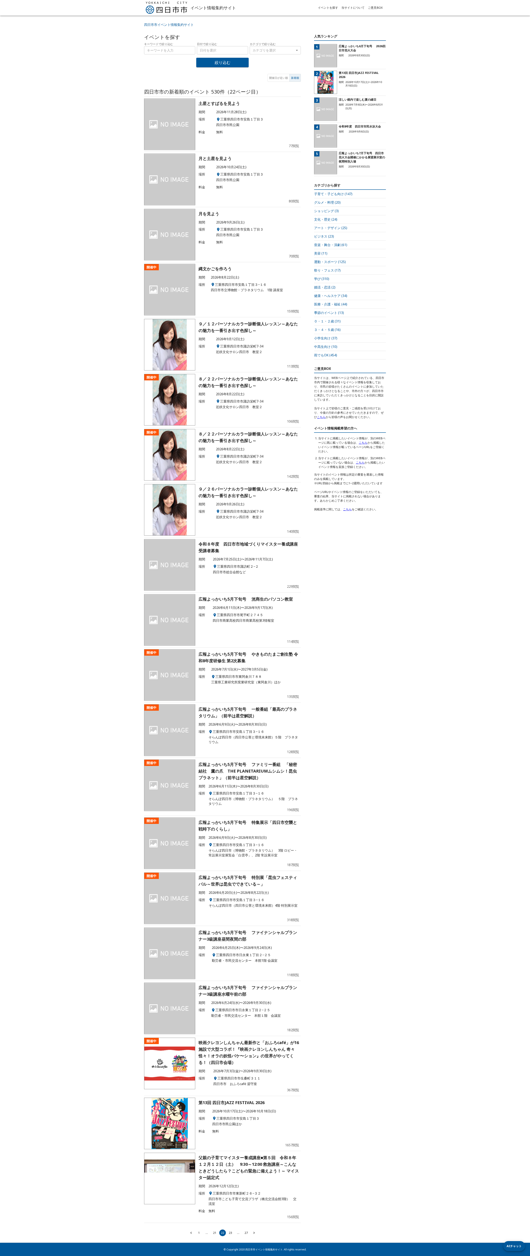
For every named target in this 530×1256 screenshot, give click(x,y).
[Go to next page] (254, 1233)
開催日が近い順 (278, 78)
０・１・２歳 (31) (327, 321)
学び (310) (321, 278)
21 (214, 1233)
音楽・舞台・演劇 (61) (330, 245)
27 (246, 1233)
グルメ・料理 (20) (327, 202)
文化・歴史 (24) (325, 219)
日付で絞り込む (207, 44)
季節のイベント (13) (329, 312)
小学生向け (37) (325, 338)
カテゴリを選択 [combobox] (264, 50)
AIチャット (514, 1246)
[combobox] (222, 50)
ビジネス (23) (324, 236)
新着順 (295, 78)
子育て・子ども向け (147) (333, 194)
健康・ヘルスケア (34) (330, 295)
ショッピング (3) (326, 211)
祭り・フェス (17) (327, 270)
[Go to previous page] (191, 1233)
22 (222, 1233)
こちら (321, 417)
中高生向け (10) (325, 346)
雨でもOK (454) (325, 355)
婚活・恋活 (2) (324, 287)
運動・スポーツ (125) (330, 262)
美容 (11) (320, 253)
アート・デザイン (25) (330, 228)
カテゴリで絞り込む (263, 44)
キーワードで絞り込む (158, 44)
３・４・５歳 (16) (327, 329)
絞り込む (222, 62)
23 (230, 1233)
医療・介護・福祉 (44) (330, 304)
